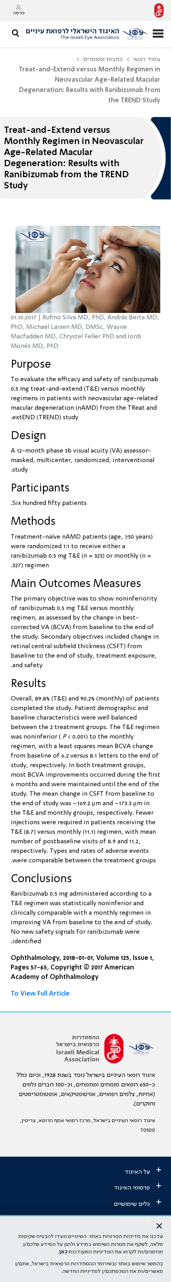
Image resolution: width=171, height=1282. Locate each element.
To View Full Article (40, 994)
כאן (63, 1252)
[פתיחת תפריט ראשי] (158, 34)
